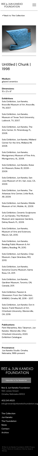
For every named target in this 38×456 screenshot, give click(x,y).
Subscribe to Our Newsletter (16, 380)
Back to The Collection (14, 15)
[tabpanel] (19, 39)
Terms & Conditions (14, 449)
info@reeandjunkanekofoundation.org (19, 403)
